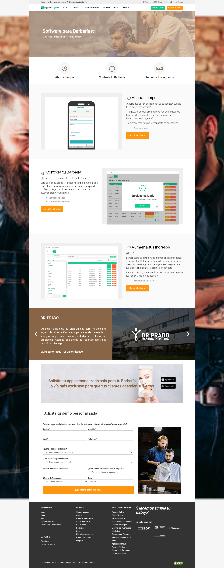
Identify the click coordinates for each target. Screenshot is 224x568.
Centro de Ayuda (48, 544)
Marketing (116, 531)
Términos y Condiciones (51, 525)
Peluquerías (81, 525)
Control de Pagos (119, 525)
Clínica (79, 515)
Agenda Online (141, 128)
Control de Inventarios (59, 201)
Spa (78, 531)
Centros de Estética (84, 518)
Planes (106, 8)
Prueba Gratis (158, 8)
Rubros (75, 8)
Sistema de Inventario (121, 550)
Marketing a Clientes (144, 280)
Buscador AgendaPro (78, 2)
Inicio (65, 8)
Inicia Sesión (177, 2)
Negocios (80, 540)
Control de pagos (56, 197)
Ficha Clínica (117, 515)
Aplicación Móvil (119, 544)
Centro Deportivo (83, 537)
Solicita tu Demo (175, 8)
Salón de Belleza (83, 522)
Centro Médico (82, 512)
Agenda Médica (118, 547)
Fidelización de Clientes (122, 522)
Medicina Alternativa (84, 534)
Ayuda (126, 8)
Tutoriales (45, 541)
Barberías (80, 528)
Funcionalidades (91, 8)
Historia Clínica (118, 518)
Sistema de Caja (119, 553)
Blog (116, 8)
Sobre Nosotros (47, 522)
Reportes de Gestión (121, 534)
